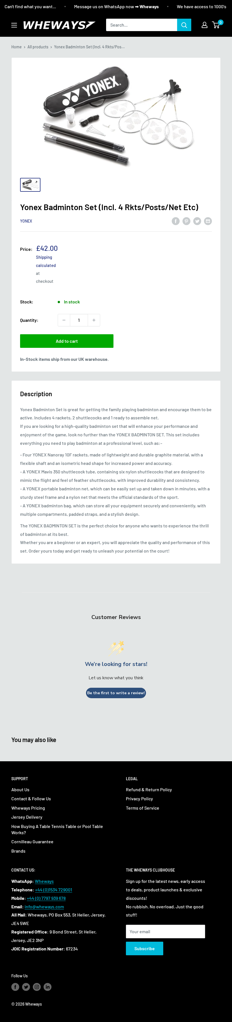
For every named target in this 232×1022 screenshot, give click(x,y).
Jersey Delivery (26, 817)
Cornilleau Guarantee (32, 841)
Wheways (44, 881)
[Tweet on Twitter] (197, 220)
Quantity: (29, 320)
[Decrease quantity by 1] (64, 320)
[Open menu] (14, 25)
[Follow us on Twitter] (26, 987)
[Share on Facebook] (176, 220)
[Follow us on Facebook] (15, 987)
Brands (18, 850)
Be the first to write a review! (116, 693)
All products (37, 46)
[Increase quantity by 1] (94, 320)
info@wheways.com (44, 906)
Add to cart (67, 341)
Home (16, 46)
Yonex (26, 221)
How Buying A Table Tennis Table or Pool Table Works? (57, 829)
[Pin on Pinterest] (186, 220)
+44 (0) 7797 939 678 (46, 898)
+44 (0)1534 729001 (53, 889)
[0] (216, 24)
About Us (20, 789)
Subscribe (144, 948)
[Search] (184, 25)
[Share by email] (208, 220)
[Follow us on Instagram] (37, 987)
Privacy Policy (139, 798)
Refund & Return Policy (149, 789)
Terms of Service (142, 807)
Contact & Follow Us (31, 798)
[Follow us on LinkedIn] (47, 987)
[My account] (204, 25)
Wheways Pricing (28, 807)
